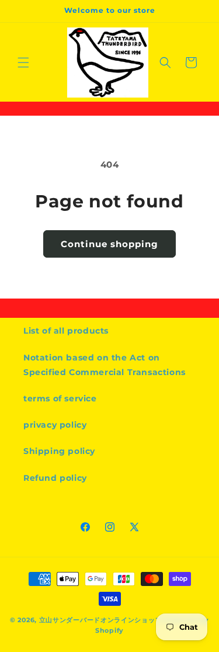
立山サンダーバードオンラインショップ (100, 620)
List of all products (66, 330)
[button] (23, 62)
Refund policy (55, 478)
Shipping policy (59, 451)
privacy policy (54, 424)
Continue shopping (109, 243)
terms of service (60, 398)
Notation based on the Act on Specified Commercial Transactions (104, 364)
